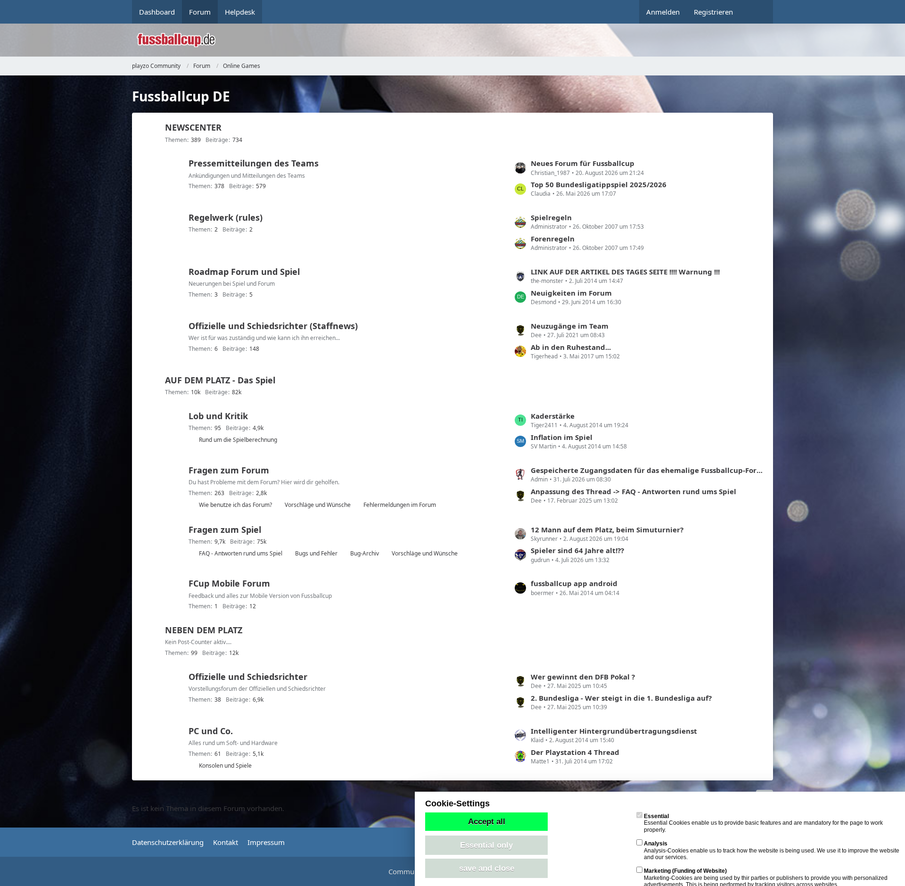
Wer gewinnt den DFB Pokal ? (583, 676)
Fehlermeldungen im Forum (399, 505)
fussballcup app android (574, 583)
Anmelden (663, 12)
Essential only (486, 845)
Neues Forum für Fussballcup (582, 163)
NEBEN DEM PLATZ (203, 630)
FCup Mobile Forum (229, 583)
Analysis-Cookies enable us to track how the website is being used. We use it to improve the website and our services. (771, 850)
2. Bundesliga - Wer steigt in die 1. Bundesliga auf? (621, 698)
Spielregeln (551, 217)
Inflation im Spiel (561, 437)
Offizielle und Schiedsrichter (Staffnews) (273, 325)
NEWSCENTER (193, 127)
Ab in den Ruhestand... (571, 347)
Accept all (486, 821)
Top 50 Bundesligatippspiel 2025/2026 (598, 184)
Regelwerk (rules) (226, 217)
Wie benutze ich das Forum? (235, 505)
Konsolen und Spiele (225, 766)
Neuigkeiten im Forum (571, 293)
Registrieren (713, 12)
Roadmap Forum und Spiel (244, 271)
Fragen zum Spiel (225, 529)
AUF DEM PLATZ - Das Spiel (220, 380)
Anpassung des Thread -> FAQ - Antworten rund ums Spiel (633, 491)
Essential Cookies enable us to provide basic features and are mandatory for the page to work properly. (763, 823)
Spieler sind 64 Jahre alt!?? (577, 550)
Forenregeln (553, 238)
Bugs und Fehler (316, 553)
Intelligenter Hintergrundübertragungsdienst (614, 731)
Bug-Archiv (364, 553)
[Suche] (756, 12)
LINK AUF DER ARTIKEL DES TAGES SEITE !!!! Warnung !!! (625, 271)
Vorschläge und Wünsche (318, 505)
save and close (486, 868)
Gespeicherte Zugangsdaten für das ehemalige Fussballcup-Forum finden (647, 470)
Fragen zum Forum (229, 470)
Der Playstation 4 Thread (575, 752)
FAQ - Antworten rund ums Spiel (240, 553)
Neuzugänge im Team (570, 326)
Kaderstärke (553, 416)
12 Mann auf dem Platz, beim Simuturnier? (607, 529)
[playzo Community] (459, 40)
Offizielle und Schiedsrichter (248, 676)
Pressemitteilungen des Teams (254, 163)
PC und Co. (211, 731)
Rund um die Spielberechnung (238, 440)
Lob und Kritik (218, 416)
